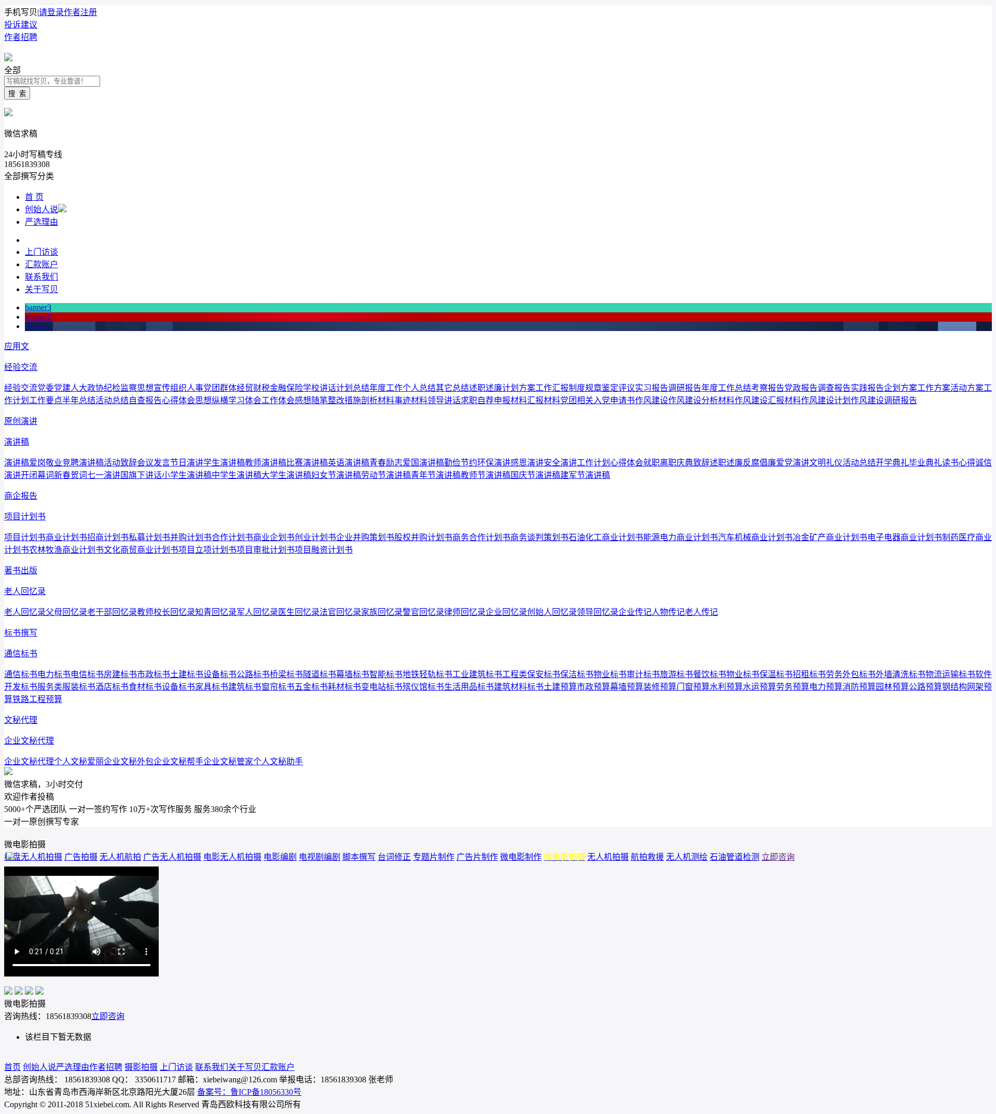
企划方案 (900, 387)
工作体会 (278, 400)
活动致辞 (120, 462)
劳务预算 (792, 686)
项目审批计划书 (266, 549)
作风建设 (651, 400)
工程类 (514, 674)
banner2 (38, 316)
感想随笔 (311, 400)
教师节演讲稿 (485, 475)
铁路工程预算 (37, 699)
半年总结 (78, 400)
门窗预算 (693, 686)
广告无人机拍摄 (172, 856)
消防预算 (859, 686)
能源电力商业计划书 (680, 537)
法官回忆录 (340, 612)
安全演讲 (560, 462)
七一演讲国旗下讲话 (124, 475)
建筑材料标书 (519, 686)
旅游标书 (676, 674)
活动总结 (112, 400)
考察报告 (767, 387)
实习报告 (651, 387)
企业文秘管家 (228, 761)
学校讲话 (319, 387)
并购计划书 (191, 537)
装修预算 (659, 686)
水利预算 (726, 686)
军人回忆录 (257, 612)
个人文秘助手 (278, 761)
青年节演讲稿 (436, 475)
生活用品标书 (469, 686)
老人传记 (701, 612)
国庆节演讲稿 (535, 475)
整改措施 (344, 400)
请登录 (51, 12)
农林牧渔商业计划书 (66, 549)
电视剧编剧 (319, 856)
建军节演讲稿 (585, 475)
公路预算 (925, 686)
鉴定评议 (618, 387)
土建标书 (186, 674)
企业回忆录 (506, 612)
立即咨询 (778, 856)
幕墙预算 (626, 686)
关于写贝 (41, 289)
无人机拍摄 (608, 856)
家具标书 (211, 686)
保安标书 (543, 674)
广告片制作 (477, 856)
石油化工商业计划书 (606, 537)
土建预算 (560, 686)
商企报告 (20, 495)
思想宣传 (153, 387)
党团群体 (220, 387)
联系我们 (41, 276)
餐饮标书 (709, 674)
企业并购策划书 (365, 537)
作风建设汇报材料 (768, 400)
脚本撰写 (359, 856)
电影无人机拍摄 (232, 856)
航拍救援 (647, 856)
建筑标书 (244, 686)
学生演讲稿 (224, 462)
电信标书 (87, 674)
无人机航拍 (120, 856)
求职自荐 (477, 400)
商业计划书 (66, 537)
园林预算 (892, 686)
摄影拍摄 (141, 1067)
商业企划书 (274, 537)
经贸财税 (253, 387)
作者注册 (80, 12)
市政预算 (593, 686)
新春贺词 (70, 475)
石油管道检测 (734, 856)
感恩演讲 (527, 462)
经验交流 (20, 367)
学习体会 (244, 400)
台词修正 (394, 856)
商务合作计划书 (481, 537)
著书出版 (20, 570)
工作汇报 (552, 387)
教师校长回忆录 (166, 612)
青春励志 (386, 462)
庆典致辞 (693, 462)
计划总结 (352, 387)
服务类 (49, 686)
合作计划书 (232, 537)
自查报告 (145, 400)
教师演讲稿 (265, 462)
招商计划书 (108, 537)
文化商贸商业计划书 (141, 549)
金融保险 (286, 387)
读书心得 (958, 462)
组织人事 (186, 387)
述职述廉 (485, 387)
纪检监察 (120, 387)
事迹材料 (410, 400)
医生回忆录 (299, 612)
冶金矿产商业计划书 (830, 537)
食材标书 (145, 686)
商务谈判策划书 (539, 537)
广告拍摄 (81, 856)
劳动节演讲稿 (386, 475)
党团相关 (576, 400)
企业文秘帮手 (178, 761)
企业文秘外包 (129, 761)
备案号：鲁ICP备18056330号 (249, 1092)
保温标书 (776, 674)
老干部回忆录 (112, 612)
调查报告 (834, 387)
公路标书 (253, 674)
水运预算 (759, 686)
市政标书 (153, 674)
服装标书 (78, 686)
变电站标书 (382, 686)
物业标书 (610, 674)
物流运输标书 (950, 674)
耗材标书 (344, 686)
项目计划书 (25, 516)
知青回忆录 (216, 612)
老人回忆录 (25, 591)
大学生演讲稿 (286, 475)
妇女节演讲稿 (336, 475)
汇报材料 (543, 400)
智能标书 (386, 674)
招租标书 (809, 674)
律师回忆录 (465, 612)
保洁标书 (576, 674)
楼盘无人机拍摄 (33, 856)
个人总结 (419, 387)
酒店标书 (112, 686)
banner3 (38, 307)
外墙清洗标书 (900, 674)
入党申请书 (614, 400)
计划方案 (518, 387)
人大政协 (87, 387)
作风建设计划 (826, 400)
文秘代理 (20, 720)
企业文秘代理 (29, 740)
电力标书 (54, 674)
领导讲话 (444, 400)
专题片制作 (433, 856)
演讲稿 (16, 441)
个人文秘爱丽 (79, 761)
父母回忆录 (66, 612)
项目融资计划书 (324, 549)
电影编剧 (280, 856)
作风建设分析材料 (701, 400)
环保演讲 (493, 462)
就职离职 (659, 462)
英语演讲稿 (348, 462)
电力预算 (825, 686)
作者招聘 (20, 37)
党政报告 (801, 387)
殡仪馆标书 (423, 686)
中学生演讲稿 (236, 475)
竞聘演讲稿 (83, 462)
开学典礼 (892, 462)
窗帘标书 (278, 686)
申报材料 (510, 400)
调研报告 (684, 387)
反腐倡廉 (759, 462)
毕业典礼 (925, 462)
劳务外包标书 (851, 674)
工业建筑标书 (477, 674)
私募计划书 (149, 537)
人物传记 (668, 612)
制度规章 (585, 387)
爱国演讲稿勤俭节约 (440, 462)
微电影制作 (521, 856)
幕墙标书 (352, 674)
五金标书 (311, 686)
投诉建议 (20, 24)
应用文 (16, 346)
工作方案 (933, 387)
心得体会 (178, 400)
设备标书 (220, 674)
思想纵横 (211, 400)
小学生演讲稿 (187, 475)
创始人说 (41, 209)
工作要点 (45, 400)
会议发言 (153, 462)
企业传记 (635, 612)
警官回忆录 (423, 612)
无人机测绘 (687, 856)
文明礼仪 (825, 462)
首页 (12, 1067)
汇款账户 (41, 264)
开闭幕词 (37, 475)
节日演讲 (186, 462)
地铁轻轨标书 (427, 674)
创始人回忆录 (552, 612)
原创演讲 (20, 421)
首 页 (34, 196)
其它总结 (452, 387)
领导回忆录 (597, 612)
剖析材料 (377, 400)
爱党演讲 (792, 462)
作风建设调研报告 (884, 400)
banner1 (38, 326)
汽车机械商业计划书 (755, 537)
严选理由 (41, 221)
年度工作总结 (726, 387)
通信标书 (20, 653)
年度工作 (386, 387)
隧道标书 (319, 674)
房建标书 (120, 674)
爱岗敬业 (45, 462)
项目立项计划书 (207, 549)
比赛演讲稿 (307, 462)
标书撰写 (20, 632)
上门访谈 (41, 251)
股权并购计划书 (423, 537)
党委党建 (54, 387)
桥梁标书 (286, 674)
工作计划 (593, 462)
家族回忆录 (382, 612)
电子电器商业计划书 (904, 537)
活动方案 (967, 387)
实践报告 (867, 387)
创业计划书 (315, 537)
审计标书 (643, 674)
